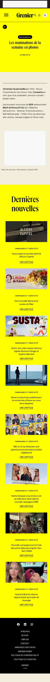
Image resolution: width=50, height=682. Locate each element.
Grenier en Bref (25, 651)
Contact (25, 643)
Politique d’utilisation (25, 659)
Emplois (25, 639)
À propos (25, 631)
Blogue (25, 635)
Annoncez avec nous (25, 647)
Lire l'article (26, 262)
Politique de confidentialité (25, 655)
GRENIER (25, 665)
